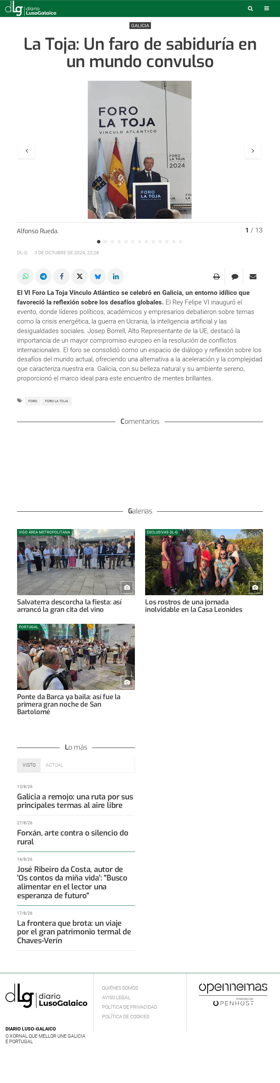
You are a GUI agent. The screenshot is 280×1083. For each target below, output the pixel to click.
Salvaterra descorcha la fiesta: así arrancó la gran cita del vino (69, 606)
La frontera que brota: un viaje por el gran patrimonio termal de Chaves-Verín (74, 932)
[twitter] (30, 1019)
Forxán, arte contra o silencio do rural (72, 837)
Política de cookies (125, 1016)
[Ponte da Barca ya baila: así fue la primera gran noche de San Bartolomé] (76, 657)
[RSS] (41, 1019)
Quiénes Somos (120, 988)
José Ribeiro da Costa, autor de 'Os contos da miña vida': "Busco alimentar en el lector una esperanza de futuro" (72, 882)
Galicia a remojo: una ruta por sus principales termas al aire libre (75, 801)
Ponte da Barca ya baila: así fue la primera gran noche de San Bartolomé (69, 704)
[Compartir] (25, 276)
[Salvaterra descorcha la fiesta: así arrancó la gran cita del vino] (76, 562)
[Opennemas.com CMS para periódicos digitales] (233, 994)
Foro (32, 401)
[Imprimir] (217, 276)
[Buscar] (250, 8)
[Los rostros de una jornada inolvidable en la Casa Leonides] (204, 562)
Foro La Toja (56, 401)
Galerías (140, 511)
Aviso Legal (116, 997)
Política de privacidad (129, 1007)
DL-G (22, 252)
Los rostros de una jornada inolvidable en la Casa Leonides (193, 606)
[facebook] (20, 1019)
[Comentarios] (235, 276)
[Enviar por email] (253, 276)
